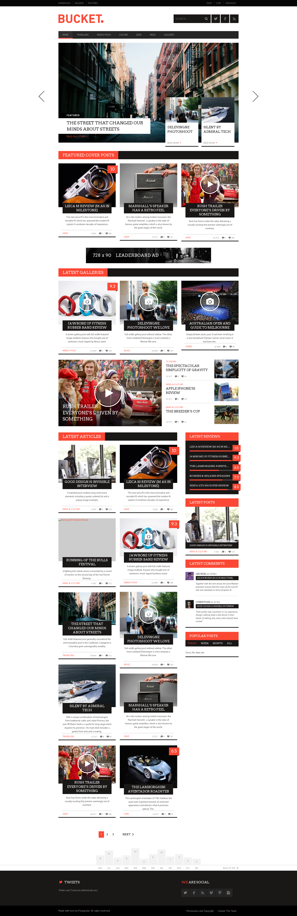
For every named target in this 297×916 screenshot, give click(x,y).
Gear (138, 34)
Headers (79, 3)
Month (218, 643)
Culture (123, 34)
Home (65, 34)
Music (127, 350)
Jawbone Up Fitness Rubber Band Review (212, 456)
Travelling (83, 34)
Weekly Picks (104, 34)
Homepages (64, 3)
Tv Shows (171, 361)
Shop (209, 3)
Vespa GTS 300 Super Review (209, 485)
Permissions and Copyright (200, 910)
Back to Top (229, 868)
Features (93, 3)
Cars (126, 813)
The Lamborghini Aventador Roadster (212, 466)
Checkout (231, 3)
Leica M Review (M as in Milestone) (212, 446)
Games (188, 346)
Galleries (169, 34)
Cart (218, 3)
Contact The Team (227, 910)
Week (205, 643)
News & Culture (174, 384)
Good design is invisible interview (211, 545)
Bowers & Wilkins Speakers (210, 475)
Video (153, 34)
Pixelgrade (84, 910)
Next (127, 834)
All (229, 643)
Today (192, 643)
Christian (203, 602)
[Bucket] (103, 18)
